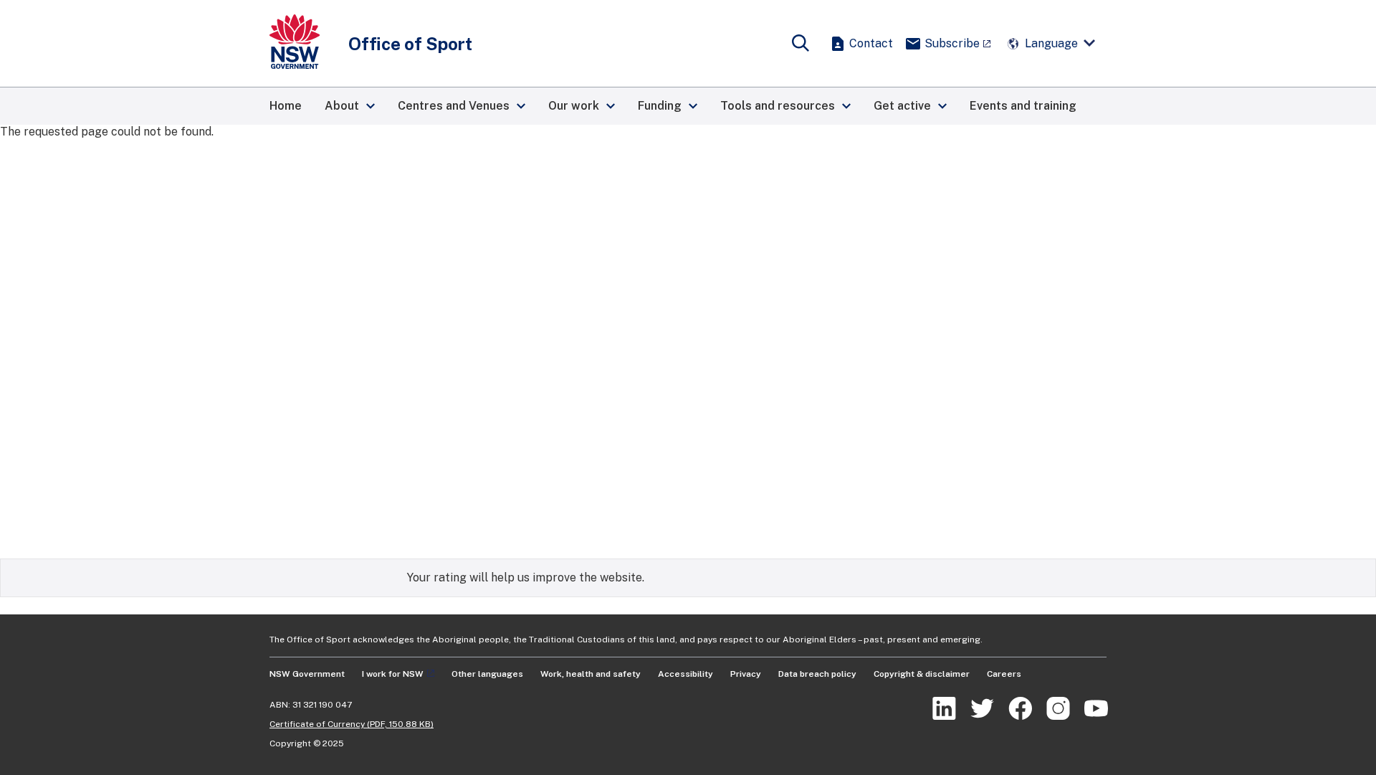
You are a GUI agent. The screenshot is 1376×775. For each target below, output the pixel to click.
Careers (1004, 674)
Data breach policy (817, 674)
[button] (349, 106)
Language (1051, 43)
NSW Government (307, 674)
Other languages (487, 674)
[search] (800, 44)
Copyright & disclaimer (922, 674)
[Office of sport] (294, 43)
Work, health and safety (590, 674)
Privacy (745, 674)
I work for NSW (393, 674)
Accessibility (685, 674)
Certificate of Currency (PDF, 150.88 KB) (351, 724)
